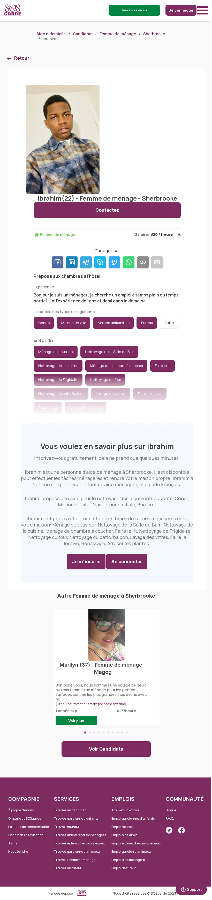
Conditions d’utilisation (25, 835)
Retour (21, 58)
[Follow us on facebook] (181, 830)
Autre (169, 322)
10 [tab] (127, 732)
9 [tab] (122, 732)
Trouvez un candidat (70, 810)
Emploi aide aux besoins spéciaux (136, 843)
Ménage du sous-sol (56, 351)
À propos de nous (21, 810)
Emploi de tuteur (123, 868)
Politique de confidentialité (28, 827)
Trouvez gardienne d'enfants (76, 818)
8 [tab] (118, 732)
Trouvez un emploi (125, 810)
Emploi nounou (122, 827)
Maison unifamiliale (114, 322)
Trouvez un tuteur (67, 868)
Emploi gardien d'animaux (131, 851)
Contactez (107, 210)
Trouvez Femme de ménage (74, 860)
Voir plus (76, 721)
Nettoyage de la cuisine (58, 365)
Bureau (147, 322)
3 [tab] (94, 732)
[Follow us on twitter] (169, 830)
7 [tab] (113, 732)
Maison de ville (73, 322)
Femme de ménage (118, 33)
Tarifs (12, 843)
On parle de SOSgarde (24, 818)
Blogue (171, 810)
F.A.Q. (170, 818)
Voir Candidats (106, 749)
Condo (44, 322)
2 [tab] (90, 732)
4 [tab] (99, 732)
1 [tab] (85, 732)
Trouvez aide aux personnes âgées (80, 835)
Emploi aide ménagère (128, 860)
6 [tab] (108, 732)
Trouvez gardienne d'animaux (77, 851)
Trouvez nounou (66, 827)
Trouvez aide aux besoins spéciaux (80, 843)
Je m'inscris (86, 561)
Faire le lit (163, 365)
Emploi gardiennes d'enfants (133, 818)
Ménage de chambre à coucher (116, 365)
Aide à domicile (51, 33)
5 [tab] (104, 732)
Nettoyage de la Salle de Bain (109, 351)
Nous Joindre (18, 851)
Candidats (82, 33)
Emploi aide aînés (124, 835)
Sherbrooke (154, 33)
